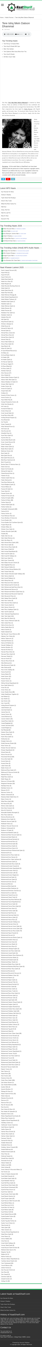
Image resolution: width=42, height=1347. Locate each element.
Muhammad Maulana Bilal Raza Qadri (12, 966)
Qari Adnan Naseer (6, 1082)
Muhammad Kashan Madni (8, 957)
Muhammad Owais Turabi (8, 991)
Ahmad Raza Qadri (6, 337)
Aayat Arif (4, 275)
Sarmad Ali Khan (6, 1140)
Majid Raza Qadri (6, 777)
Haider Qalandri (5, 632)
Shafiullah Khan (5, 1145)
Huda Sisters (4, 676)
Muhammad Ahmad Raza (8, 841)
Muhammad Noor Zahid (7, 986)
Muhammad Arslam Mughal (9, 875)
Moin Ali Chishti (5, 810)
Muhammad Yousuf (6, 1058)
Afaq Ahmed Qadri (6, 321)
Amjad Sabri (4, 391)
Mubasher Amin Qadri (7, 819)
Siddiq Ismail (4, 1165)
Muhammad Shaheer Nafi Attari (10, 1013)
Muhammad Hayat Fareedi (8, 933)
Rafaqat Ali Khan (6, 1091)
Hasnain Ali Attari (6, 649)
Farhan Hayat (5, 502)
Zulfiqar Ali (4, 1281)
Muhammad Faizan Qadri (8, 904)
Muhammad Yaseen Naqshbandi (10, 1051)
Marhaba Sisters (5, 788)
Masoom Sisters (5, 792)
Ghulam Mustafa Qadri (7, 531)
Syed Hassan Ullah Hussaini (9, 1200)
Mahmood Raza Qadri (7, 770)
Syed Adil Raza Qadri (7, 1183)
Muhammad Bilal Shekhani (8, 888)
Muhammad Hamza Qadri (8, 917)
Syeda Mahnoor (5, 1218)
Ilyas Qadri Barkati (6, 685)
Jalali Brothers (5, 707)
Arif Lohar (4, 406)
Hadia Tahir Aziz (5, 536)
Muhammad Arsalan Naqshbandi (10, 868)
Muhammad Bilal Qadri (7, 886)
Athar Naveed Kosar (7, 426)
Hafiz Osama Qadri (6, 605)
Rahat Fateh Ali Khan (7, 1093)
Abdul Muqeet (5, 283)
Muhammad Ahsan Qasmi (8, 848)
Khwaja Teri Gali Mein (16, 250)
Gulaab (3, 533)
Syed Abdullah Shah (7, 1180)
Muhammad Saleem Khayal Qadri (10, 1002)
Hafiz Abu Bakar (5, 540)
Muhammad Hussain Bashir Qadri (10, 937)
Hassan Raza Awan (6, 661)
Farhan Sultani (5, 507)
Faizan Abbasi (5, 486)
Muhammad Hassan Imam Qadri (10, 926)
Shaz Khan (4, 1154)
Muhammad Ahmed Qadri (8, 843)
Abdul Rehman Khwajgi (7, 295)
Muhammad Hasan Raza (8, 919)
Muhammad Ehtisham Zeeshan (10, 890)
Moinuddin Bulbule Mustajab (9, 812)
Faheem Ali (4, 475)
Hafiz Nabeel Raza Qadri (8, 598)
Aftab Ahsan (4, 326)
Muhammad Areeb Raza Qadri (9, 864)
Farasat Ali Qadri (6, 489)
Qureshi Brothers (6, 1089)
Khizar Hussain (5, 754)
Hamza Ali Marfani (6, 643)
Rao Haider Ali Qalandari (8, 1111)
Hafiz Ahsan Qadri (6, 544)
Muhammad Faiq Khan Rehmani (10, 899)
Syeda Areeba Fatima (7, 1216)
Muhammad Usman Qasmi (8, 1040)
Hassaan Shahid (5, 656)
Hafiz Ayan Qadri (6, 558)
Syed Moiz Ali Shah (6, 1207)
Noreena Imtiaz (5, 1078)
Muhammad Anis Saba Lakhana (10, 859)
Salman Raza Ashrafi (7, 1131)
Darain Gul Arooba (6, 469)
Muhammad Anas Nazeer (8, 857)
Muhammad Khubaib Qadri (8, 960)
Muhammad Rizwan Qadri (8, 995)
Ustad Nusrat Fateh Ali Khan (9, 1247)
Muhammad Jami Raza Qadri (9, 951)
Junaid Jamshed (5, 725)
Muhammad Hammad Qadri (9, 915)
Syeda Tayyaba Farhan (7, 1221)
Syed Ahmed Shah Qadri (8, 1185)
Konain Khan (4, 763)
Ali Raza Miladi (5, 366)
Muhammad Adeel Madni (8, 837)
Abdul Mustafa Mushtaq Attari (9, 286)
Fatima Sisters (5, 513)
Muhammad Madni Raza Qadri (9, 964)
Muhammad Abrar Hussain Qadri (10, 835)
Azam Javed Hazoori (7, 442)
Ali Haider (4, 357)
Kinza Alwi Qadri (5, 759)
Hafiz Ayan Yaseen (6, 560)
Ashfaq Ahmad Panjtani (7, 417)
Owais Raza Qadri (6, 1080)
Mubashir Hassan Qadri (7, 821)
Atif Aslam (4, 428)
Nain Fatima (4, 1071)
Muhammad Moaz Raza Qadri (9, 968)
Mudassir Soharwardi (7, 828)
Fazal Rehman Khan (7, 515)
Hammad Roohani (6, 640)
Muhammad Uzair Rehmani (9, 1042)
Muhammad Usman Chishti (9, 1038)
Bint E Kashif (5, 462)
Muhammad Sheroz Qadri (8, 1020)
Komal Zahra (4, 761)
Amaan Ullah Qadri (6, 384)
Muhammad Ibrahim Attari (8, 939)
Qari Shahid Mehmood (7, 1084)
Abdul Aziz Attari (6, 281)
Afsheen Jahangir (6, 324)
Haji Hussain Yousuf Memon (9, 634)
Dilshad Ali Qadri (6, 471)
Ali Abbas (4, 353)
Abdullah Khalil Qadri (7, 301)
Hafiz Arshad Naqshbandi (8, 551)
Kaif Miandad (5, 730)
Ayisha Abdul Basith (7, 440)
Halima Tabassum (6, 638)
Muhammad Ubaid (6, 1031)
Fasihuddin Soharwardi (7, 509)
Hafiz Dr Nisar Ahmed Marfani (9, 569)
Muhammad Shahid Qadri (8, 1015)
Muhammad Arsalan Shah (8, 870)
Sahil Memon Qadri (6, 1127)
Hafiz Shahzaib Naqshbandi (9, 614)
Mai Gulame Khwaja (16, 253)
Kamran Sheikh (5, 734)
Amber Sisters (5, 386)
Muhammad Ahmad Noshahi (9, 839)
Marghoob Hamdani (6, 783)
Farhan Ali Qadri (5, 498)
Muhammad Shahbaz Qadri (9, 1011)
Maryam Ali (4, 790)
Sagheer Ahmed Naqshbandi (9, 1120)
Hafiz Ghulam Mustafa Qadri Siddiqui (11, 574)
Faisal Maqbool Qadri (7, 484)
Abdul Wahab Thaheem (7, 299)
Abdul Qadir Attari (6, 290)
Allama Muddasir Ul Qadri (8, 382)
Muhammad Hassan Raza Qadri (10, 931)
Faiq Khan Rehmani (6, 482)
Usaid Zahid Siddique (7, 1243)
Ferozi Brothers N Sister (8, 518)
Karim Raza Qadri (6, 736)
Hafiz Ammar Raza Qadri (8, 547)
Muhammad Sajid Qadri (7, 1000)
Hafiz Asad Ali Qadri (7, 553)
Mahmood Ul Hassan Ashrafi (9, 772)
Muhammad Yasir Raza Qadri (9, 1055)
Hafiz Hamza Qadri (6, 576)
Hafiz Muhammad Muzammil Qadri (11, 594)
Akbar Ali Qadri (5, 348)
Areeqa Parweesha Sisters (8, 402)
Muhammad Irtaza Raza (8, 946)
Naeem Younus (5, 1069)
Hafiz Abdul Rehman (7, 538)
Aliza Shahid (4, 375)
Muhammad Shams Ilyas (8, 1018)
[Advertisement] (21, 81)
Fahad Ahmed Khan (6, 473)
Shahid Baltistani (6, 1149)
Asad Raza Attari (6, 415)
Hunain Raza (4, 678)
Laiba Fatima (4, 765)
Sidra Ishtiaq (4, 1167)
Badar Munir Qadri (6, 449)
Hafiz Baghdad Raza (7, 565)
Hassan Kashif (5, 658)
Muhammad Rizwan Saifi (8, 997)
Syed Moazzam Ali (6, 1205)
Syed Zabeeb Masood (7, 1214)
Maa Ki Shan (4, 216)
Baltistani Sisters (6, 451)
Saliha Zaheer (5, 1129)
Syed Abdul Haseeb (6, 1176)
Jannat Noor (4, 712)
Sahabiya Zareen (6, 1122)
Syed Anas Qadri (6, 1192)
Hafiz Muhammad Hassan (8, 589)
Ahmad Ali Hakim (6, 328)
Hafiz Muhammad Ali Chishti (9, 585)
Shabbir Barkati (5, 1142)
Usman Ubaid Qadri (6, 1245)
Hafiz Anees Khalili (6, 549)
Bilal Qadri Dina (5, 455)
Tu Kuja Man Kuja (15, 238)
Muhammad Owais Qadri (8, 989)
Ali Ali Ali (11, 258)
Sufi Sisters (4, 1171)
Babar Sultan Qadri (6, 446)
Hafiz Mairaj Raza (6, 580)
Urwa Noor (4, 1241)
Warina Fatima (5, 1256)
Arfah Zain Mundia (6, 404)
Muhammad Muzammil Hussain (10, 973)
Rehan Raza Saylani (7, 1118)
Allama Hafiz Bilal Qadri (8, 379)
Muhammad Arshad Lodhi (8, 872)
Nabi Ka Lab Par (5, 213)
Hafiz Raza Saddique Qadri (9, 609)
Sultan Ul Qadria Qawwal (8, 1174)
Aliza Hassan (5, 373)
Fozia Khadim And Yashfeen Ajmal (11, 522)
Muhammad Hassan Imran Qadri (10, 928)
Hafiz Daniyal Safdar (7, 567)
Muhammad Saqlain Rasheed (9, 1006)
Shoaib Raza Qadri (6, 1158)
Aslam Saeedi (5, 424)
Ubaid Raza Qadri (6, 1234)
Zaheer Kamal (5, 1267)
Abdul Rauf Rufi (5, 292)
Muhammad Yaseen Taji (8, 1053)
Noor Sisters (4, 1076)
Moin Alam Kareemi (6, 808)
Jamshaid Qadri (5, 710)
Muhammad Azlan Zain (7, 881)
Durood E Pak (5, 219)
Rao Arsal (4, 1107)
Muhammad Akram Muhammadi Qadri (12, 850)
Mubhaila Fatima (6, 823)
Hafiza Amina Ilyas (6, 625)
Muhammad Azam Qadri (8, 879)
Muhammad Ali (5, 852)
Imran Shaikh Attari (6, 692)
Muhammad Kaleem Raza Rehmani (11, 955)
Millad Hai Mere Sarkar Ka (8, 203)
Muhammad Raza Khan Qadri (9, 993)
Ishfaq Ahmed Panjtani (7, 705)
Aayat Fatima (5, 277)
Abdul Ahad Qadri (6, 279)
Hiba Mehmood (5, 663)
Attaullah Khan (5, 433)
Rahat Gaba (4, 1096)
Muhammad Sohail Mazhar (8, 1022)
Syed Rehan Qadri (6, 1209)
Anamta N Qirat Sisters (7, 395)
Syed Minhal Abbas (6, 1203)
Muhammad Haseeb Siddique (9, 922)
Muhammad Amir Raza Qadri (9, 855)
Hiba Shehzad (5, 667)
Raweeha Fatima (6, 1113)
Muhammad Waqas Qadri (8, 1047)
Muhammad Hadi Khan (7, 913)
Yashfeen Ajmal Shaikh (7, 1261)
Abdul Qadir (4, 288)
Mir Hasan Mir (5, 803)
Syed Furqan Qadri (6, 1198)
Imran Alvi (4, 687)
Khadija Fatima (5, 741)
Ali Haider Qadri (5, 359)
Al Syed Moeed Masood (8, 350)
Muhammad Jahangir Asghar (9, 948)
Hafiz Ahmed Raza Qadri (8, 542)
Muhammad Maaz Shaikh (8, 962)
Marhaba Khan (5, 785)
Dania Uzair (4, 466)
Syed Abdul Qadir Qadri (7, 1178)
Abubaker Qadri (5, 315)
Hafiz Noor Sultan (6, 600)
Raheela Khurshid (6, 1098)
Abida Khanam (5, 308)
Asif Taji (3, 422)
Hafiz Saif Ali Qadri (6, 611)
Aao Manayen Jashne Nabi (14, 233)
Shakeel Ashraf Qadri (7, 1151)
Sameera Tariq (5, 1138)
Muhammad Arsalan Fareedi (9, 866)
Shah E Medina (12, 236)
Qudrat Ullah (4, 1087)
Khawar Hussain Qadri (7, 748)
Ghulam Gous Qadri (6, 529)
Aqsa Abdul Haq (5, 399)
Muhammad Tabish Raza (8, 1026)
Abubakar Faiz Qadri (7, 312)
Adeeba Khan (5, 317)
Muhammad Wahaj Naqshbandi (10, 1044)
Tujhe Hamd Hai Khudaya (8, 197)
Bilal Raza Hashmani (7, 460)
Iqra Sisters (4, 701)
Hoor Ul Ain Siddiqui (6, 669)
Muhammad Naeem (6, 977)
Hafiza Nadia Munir (6, 627)
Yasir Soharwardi (6, 1263)
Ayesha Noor (4, 437)
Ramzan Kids (5, 1102)
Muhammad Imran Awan (8, 942)
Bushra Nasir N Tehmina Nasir (9, 464)
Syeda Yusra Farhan (7, 1223)
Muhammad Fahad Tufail (8, 897)
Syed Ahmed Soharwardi (8, 1187)
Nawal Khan (4, 1073)
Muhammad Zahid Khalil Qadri (9, 1062)
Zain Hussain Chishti (7, 1270)
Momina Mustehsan (6, 817)
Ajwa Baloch (4, 346)
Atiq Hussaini (5, 431)
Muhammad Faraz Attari (8, 908)
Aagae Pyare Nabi (15, 255)
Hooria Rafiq (4, 674)
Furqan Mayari (5, 524)
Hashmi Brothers (6, 647)
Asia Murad (4, 420)
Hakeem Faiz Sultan (7, 636)
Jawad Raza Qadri (6, 721)
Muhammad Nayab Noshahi (9, 984)
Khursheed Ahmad (6, 756)
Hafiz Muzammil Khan (7, 596)
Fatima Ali (4, 511)
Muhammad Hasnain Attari (8, 924)
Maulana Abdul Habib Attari (8, 797)
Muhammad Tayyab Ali (7, 1029)
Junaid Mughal (5, 727)
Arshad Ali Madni (6, 408)
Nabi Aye (3, 207)
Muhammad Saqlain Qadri (8, 1004)
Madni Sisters (5, 768)
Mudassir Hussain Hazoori (8, 826)
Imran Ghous (4, 690)
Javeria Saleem (5, 719)
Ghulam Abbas (5, 527)
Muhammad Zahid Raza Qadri (9, 1064)
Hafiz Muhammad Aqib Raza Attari (11, 587)
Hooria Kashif (5, 672)
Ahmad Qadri (5, 330)
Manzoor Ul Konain (6, 781)
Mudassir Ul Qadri (6, 830)
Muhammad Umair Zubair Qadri (10, 1033)
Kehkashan (4, 739)
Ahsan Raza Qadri (6, 344)
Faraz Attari (4, 491)
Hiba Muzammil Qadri (7, 665)
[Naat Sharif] (21, 7)
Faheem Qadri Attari (7, 478)
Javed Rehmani (5, 716)
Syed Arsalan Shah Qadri (8, 1194)
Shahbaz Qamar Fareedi (8, 1147)
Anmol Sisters (5, 397)
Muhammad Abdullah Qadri (8, 832)
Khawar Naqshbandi (6, 750)
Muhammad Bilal (6, 884)
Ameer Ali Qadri (5, 388)
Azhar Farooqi (5, 444)
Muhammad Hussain (7, 935)
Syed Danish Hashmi (7, 1196)
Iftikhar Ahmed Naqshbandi (8, 683)
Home (2, 17)
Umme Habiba (5, 1238)
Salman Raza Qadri (6, 1134)
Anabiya (3, 393)
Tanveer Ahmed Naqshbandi (9, 1232)
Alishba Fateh (5, 370)
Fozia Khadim (5, 520)
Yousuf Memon (5, 1265)
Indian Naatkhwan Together (9, 694)
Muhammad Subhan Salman (9, 1024)
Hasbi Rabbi (11, 231)
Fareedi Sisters (5, 493)
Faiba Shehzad (5, 480)
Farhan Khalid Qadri (6, 504)
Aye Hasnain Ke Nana (7, 191)
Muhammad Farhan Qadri (8, 910)
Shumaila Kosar (5, 1160)
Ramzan (3, 1100)
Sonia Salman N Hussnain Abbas (10, 1169)
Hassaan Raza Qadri (7, 654)
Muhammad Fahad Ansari (8, 895)
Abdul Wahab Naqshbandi (8, 297)
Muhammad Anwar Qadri (8, 861)
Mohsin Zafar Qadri (6, 806)
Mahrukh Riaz (5, 774)
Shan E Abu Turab (6, 200)
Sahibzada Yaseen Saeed (8, 1125)
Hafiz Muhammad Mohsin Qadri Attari (11, 591)
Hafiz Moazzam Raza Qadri (9, 582)
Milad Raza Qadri (6, 801)
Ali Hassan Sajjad (6, 364)
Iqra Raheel (4, 696)
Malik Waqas (4, 779)
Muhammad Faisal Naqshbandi (10, 901)
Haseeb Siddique (6, 645)
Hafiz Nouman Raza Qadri (8, 603)
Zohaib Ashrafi (5, 1279)
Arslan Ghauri (5, 411)
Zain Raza (4, 1272)
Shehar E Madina (6, 194)
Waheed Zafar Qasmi (7, 1250)
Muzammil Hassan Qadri (8, 1067)
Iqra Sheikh (4, 698)
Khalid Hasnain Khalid (7, 743)
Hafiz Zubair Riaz (6, 623)
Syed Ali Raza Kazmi (7, 1189)
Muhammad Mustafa (7, 971)
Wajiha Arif (4, 1254)
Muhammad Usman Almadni (9, 1035)
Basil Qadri (4, 453)
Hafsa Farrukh (5, 629)
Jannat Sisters (5, 714)
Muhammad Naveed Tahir (8, 982)
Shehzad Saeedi (5, 1156)
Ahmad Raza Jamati (7, 333)
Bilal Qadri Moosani (6, 457)
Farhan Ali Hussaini (6, 495)
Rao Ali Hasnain (5, 1105)
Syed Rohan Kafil (6, 1212)
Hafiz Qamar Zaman (7, 607)
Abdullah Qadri (5, 304)
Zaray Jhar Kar (5, 210)
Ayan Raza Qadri (6, 435)
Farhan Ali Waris (5, 500)
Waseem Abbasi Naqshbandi (9, 1258)
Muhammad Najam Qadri (8, 980)
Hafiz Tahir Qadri (6, 616)
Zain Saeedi (4, 1274)
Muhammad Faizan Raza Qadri (10, 906)
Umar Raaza (4, 1236)
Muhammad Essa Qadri (8, 893)
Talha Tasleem (5, 1229)
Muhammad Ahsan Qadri (8, 846)
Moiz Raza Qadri (6, 814)
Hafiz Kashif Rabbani (7, 578)
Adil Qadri (4, 319)
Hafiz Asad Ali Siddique (7, 556)
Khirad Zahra (4, 752)
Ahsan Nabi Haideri (6, 341)
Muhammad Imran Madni (8, 944)
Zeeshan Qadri (5, 1276)
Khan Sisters (4, 745)
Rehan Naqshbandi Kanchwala (9, 1116)
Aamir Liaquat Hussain (7, 270)
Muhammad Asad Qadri (7, 877)
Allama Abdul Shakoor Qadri (9, 377)
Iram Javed (4, 703)
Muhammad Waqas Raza (8, 1049)
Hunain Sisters (5, 681)
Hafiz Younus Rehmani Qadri (9, 620)
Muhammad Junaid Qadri (8, 953)
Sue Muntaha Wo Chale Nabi (20, 260)
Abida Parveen (9, 17)
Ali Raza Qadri (5, 368)
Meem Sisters (5, 799)
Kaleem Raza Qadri (6, 732)
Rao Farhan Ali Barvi (7, 1109)
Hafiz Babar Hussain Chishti (9, 562)
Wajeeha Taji (4, 1252)
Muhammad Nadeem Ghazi (9, 975)
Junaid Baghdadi (6, 723)
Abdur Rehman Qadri (7, 306)
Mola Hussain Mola (15, 228)
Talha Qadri (4, 1227)
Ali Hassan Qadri (6, 362)
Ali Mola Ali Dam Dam (14, 241)
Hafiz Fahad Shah (6, 571)
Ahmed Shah (4, 339)
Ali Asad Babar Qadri (7, 355)
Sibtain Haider (5, 1163)
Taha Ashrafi (4, 1225)
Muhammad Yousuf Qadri (8, 1060)
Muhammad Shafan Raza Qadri (10, 1009)
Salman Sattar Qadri (7, 1136)
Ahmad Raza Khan (6, 335)
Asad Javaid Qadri (6, 413)
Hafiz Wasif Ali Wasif (7, 618)
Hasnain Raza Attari (6, 652)
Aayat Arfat (4, 272)
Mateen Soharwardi (6, 794)
